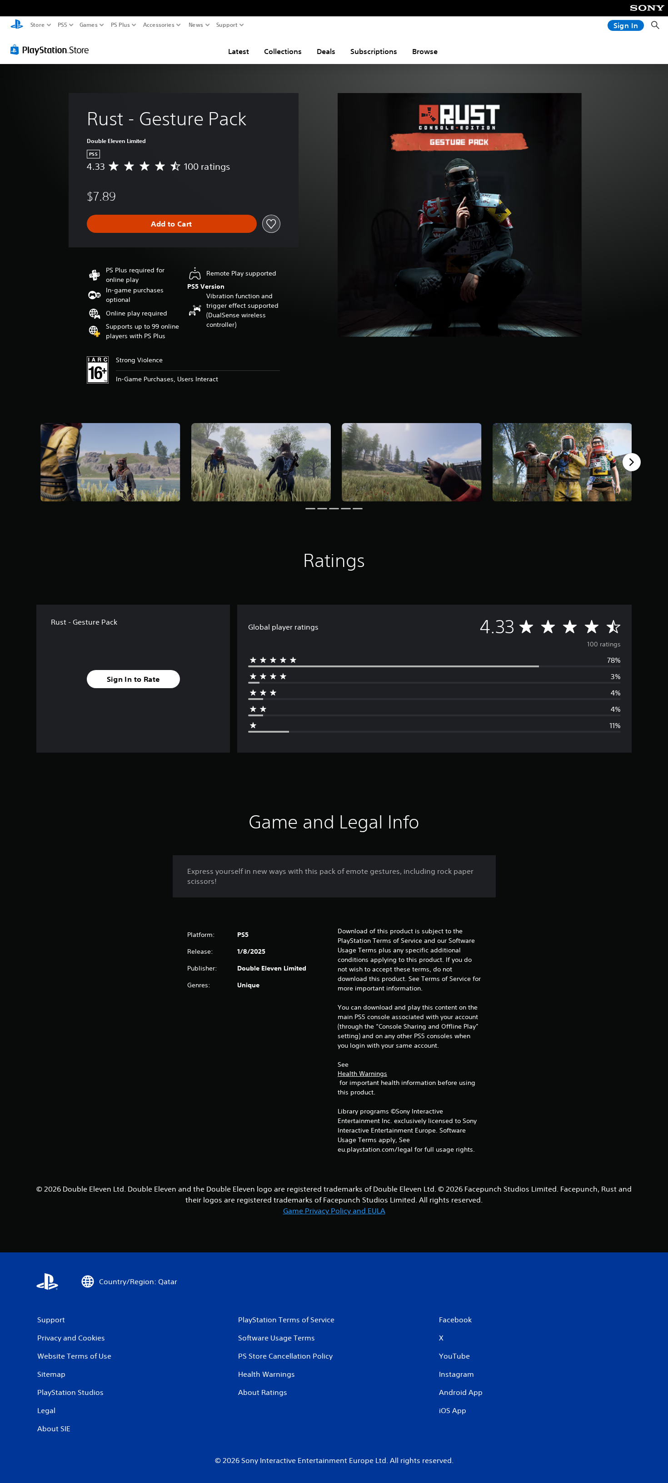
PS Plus (120, 25)
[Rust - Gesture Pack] (110, 462)
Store (37, 25)
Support (227, 25)
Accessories (158, 25)
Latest (238, 51)
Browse (425, 51)
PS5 (62, 25)
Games (89, 25)
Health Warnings (362, 1073)
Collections (283, 51)
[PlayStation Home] (17, 25)
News (196, 25)
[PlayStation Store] (52, 49)
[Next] (632, 462)
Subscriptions (373, 51)
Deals (326, 51)
